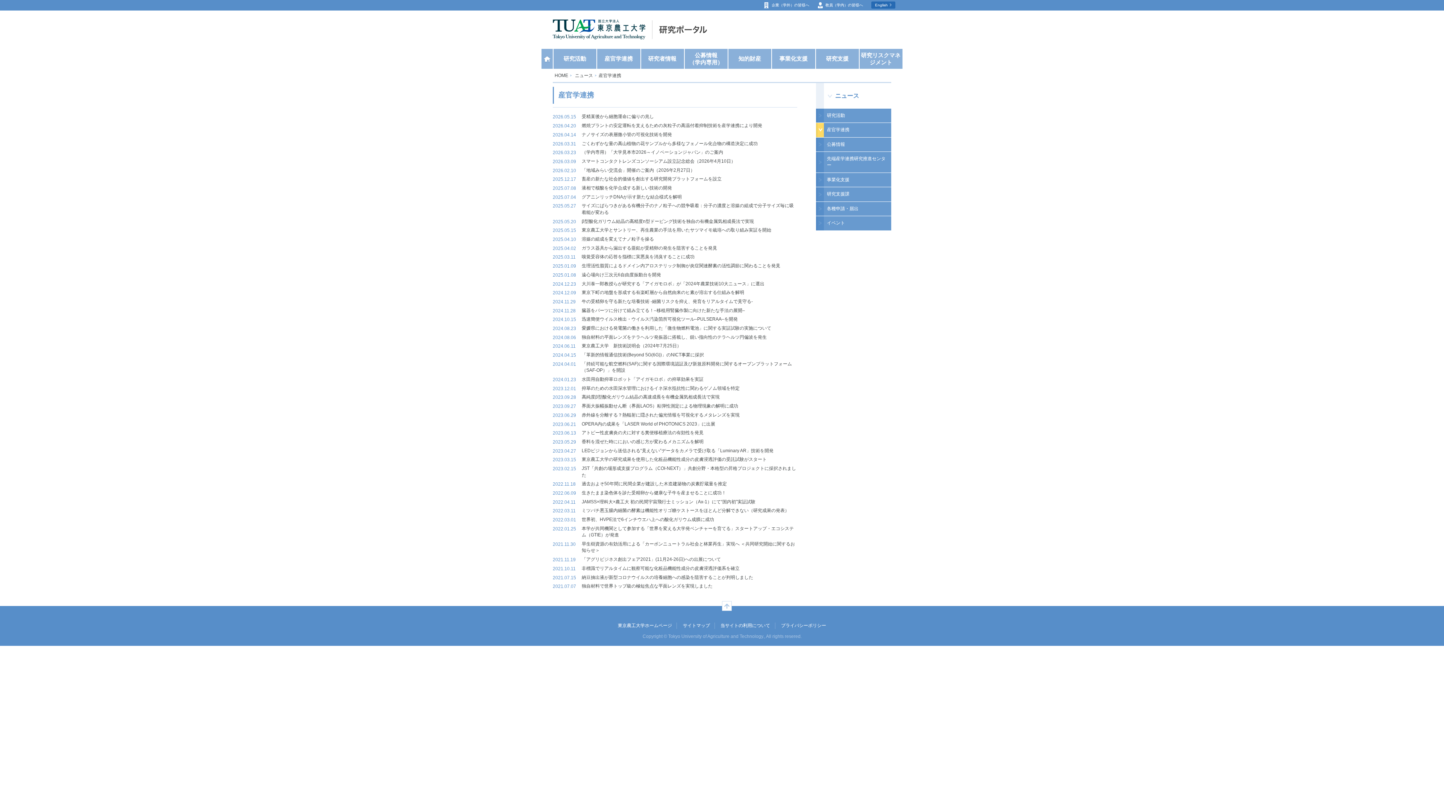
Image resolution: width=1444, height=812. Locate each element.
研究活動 (575, 59)
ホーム (547, 59)
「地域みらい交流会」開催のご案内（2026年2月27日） (638, 170)
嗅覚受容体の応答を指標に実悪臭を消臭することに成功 (638, 256)
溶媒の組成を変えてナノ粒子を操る (618, 239)
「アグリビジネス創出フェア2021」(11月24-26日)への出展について (651, 559)
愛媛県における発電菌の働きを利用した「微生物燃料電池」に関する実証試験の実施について (676, 328)
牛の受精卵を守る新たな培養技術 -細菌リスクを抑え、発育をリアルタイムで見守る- (667, 301)
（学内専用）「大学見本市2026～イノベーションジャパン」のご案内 (652, 152)
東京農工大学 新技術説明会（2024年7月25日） (631, 345)
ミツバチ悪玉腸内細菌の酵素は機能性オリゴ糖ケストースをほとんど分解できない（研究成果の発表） (685, 510)
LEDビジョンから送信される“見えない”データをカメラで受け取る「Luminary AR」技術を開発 (678, 450)
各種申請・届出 (843, 208)
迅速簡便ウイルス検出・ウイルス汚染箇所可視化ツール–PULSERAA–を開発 (660, 319)
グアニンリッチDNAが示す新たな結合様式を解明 (632, 197)
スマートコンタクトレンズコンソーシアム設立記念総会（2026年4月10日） (659, 161)
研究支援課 (838, 194)
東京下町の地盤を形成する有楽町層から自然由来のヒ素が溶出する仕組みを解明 (663, 292)
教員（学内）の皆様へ (844, 5)
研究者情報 (662, 59)
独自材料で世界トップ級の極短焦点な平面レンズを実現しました (647, 586)
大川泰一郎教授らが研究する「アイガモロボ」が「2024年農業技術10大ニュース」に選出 (673, 283)
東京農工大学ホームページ (645, 625)
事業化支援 (794, 59)
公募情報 (836, 144)
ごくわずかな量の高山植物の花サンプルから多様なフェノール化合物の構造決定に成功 (670, 143)
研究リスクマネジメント (881, 58)
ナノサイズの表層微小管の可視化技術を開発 (627, 134)
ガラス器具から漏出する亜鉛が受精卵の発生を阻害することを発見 (649, 248)
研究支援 (837, 59)
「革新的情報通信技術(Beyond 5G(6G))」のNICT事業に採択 (643, 355)
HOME (561, 75)
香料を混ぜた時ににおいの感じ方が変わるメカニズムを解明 (643, 441)
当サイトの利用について (745, 625)
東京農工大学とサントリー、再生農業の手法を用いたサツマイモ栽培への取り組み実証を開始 (676, 230)
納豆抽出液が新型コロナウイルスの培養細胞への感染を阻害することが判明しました (667, 577)
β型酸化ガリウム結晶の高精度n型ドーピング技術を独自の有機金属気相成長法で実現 (668, 221)
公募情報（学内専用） (706, 58)
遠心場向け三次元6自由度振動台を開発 (621, 274)
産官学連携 (619, 59)
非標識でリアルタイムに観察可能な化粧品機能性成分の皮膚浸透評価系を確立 (661, 568)
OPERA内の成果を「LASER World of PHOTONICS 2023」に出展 (648, 424)
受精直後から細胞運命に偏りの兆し (618, 116)
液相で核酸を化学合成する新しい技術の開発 (627, 188)
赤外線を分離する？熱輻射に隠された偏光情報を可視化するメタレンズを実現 (661, 415)
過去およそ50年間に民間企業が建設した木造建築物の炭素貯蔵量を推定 (654, 483)
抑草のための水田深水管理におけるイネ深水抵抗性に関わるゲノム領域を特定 (661, 388)
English (881, 5)
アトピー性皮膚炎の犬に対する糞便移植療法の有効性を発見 (643, 432)
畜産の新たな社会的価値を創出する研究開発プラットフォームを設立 (652, 179)
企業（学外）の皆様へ (790, 5)
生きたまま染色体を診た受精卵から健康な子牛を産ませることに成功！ (654, 492)
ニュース (584, 75)
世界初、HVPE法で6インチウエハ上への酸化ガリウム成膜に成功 (648, 519)
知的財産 (750, 59)
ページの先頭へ (726, 606)
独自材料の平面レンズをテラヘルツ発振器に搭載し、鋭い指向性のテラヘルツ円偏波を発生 (674, 337)
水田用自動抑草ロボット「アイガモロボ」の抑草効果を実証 (643, 379)
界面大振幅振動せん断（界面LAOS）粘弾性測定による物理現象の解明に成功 (660, 406)
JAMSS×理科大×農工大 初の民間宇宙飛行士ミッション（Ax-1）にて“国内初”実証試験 (668, 501)
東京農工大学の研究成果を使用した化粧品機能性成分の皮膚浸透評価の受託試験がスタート (674, 459)
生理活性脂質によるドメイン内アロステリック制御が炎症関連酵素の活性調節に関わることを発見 (681, 265)
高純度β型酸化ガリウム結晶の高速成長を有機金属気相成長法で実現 (651, 397)
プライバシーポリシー (803, 625)
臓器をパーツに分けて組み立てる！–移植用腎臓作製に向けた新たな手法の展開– (663, 310)
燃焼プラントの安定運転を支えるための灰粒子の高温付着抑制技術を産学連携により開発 (672, 125)
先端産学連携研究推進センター (856, 162)
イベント (836, 223)
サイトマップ (696, 625)
